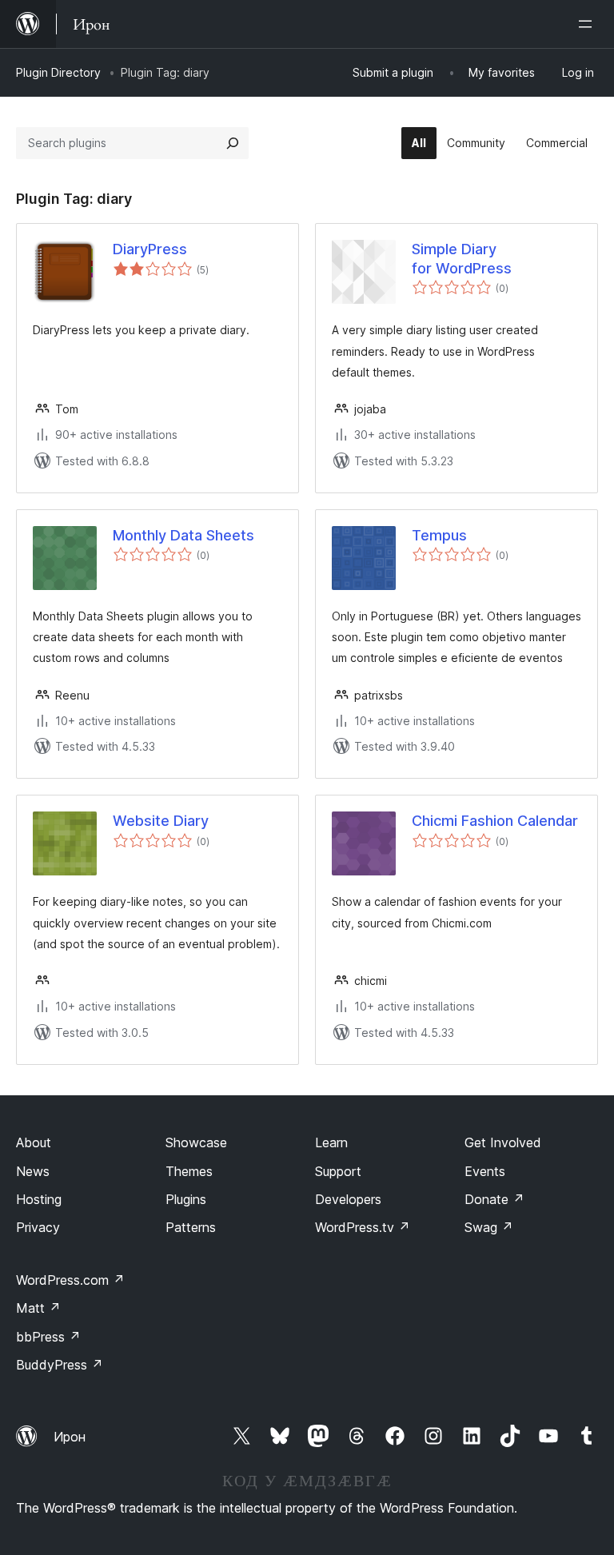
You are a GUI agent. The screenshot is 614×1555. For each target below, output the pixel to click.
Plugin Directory (58, 72)
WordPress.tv (362, 1227)
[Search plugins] (233, 143)
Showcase (196, 1142)
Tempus (439, 535)
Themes (189, 1171)
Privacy (38, 1227)
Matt (38, 1308)
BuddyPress (59, 1365)
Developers (348, 1199)
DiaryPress (150, 249)
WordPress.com (70, 1280)
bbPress (48, 1337)
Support (338, 1171)
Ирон (70, 1437)
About (33, 1142)
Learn (331, 1142)
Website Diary (161, 820)
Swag (488, 1227)
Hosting (39, 1199)
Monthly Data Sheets (183, 535)
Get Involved (502, 1142)
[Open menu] (588, 24)
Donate (494, 1199)
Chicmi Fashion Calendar (495, 820)
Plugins (185, 1199)
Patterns (190, 1227)
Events (484, 1171)
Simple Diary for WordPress (462, 258)
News (33, 1171)
